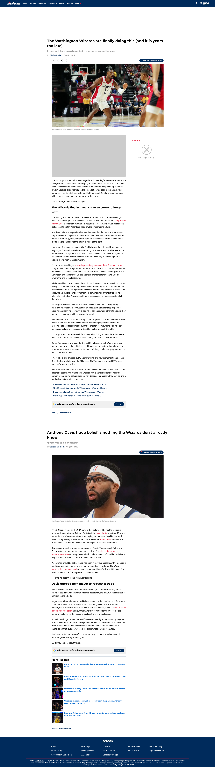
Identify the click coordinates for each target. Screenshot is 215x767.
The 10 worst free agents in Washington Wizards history (80, 388)
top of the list (101, 533)
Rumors (33, 3)
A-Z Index (85, 755)
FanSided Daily (155, 746)
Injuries (70, 3)
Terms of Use (109, 750)
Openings (85, 746)
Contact (106, 746)
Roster (61, 3)
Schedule (42, 3)
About (54, 746)
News (25, 3)
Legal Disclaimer (156, 750)
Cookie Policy (133, 750)
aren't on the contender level (64, 569)
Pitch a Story (56, 750)
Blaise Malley (56, 55)
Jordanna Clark (57, 447)
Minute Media (39, 761)
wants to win (105, 539)
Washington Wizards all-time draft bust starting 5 (77, 396)
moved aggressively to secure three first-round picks (98, 265)
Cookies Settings (110, 755)
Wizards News (65, 413)
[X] (201, 3)
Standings (52, 3)
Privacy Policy (87, 750)
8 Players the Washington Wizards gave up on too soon (79, 384)
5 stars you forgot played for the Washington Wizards (79, 392)
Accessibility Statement (61, 755)
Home (54, 413)
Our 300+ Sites (133, 746)
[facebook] (196, 3)
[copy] (65, 60)
